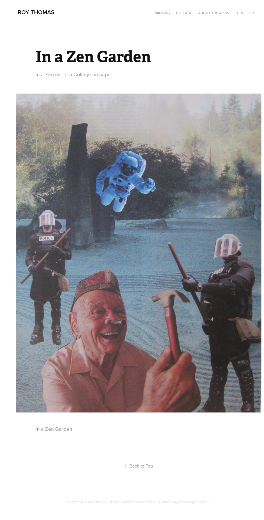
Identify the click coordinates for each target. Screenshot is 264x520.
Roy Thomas (36, 12)
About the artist (214, 13)
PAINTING (162, 13)
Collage (184, 13)
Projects (246, 13)
